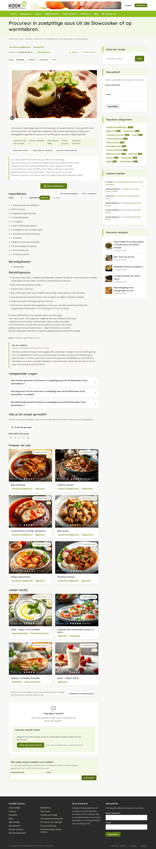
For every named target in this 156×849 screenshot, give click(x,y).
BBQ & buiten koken (115, 154)
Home (14, 14)
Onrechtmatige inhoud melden (50, 830)
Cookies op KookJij (48, 815)
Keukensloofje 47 (25, 52)
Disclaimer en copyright (51, 822)
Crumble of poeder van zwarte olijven (127, 277)
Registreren (141, 5)
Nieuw (38, 14)
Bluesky (123, 846)
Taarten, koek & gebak (32, 682)
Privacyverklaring (48, 826)
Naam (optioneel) (17, 772)
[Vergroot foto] (12, 118)
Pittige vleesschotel (20, 577)
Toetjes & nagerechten (20, 633)
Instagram (133, 846)
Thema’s (84, 14)
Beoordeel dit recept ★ (42, 150)
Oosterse (65, 143)
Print (54, 60)
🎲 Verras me (109, 14)
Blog (96, 14)
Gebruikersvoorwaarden (51, 818)
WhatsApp (20, 60)
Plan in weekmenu (89, 193)
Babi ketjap (63, 531)
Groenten (112, 158)
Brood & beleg (75, 636)
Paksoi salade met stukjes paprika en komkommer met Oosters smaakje (129, 244)
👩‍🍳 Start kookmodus (53, 186)
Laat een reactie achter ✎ (66, 150)
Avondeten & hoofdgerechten (20, 47)
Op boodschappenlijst (69, 193)
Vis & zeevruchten (114, 142)
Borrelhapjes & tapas (115, 146)
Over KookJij (14, 808)
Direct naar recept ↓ (21, 150)
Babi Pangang (18, 485)
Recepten (25, 14)
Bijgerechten (40, 489)
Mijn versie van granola (124, 257)
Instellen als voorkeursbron (81, 693)
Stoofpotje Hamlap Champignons (128, 266)
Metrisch (44, 197)
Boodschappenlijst (17, 833)
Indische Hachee (65, 485)
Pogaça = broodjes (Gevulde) (25, 678)
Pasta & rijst (135, 154)
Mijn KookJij (14, 822)
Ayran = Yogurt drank (68, 678)
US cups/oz (56, 197)
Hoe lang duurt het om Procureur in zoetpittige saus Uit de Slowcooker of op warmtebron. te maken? (48, 393)
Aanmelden (89, 778)
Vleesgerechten (39, 47)
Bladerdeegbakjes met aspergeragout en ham (124, 289)
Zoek (139, 58)
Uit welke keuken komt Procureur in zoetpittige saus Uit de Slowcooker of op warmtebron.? (48, 404)
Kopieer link (44, 60)
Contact (12, 811)
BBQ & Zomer (52, 14)
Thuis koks (45, 811)
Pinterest (32, 60)
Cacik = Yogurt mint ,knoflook (25, 629)
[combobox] (119, 59)
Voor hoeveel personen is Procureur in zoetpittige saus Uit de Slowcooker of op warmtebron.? (49, 382)
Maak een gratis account (30, 745)
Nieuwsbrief (14, 826)
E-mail (48, 772)
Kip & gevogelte (128, 158)
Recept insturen (16, 829)
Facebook (143, 846)
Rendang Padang (66, 577)
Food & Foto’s (69, 14)
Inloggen (128, 5)
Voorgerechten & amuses (40, 633)
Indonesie (76, 143)
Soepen (137, 135)
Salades (111, 161)
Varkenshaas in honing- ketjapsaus (28, 531)
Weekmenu (45, 808)
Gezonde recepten (128, 161)
